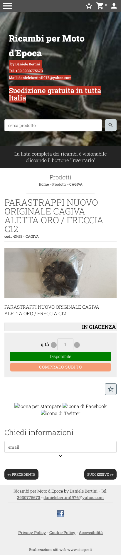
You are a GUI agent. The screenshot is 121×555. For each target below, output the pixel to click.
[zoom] (60, 296)
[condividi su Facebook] (85, 405)
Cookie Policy (62, 532)
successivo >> (100, 474)
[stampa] (37, 405)
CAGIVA (76, 184)
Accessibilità (91, 532)
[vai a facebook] (60, 513)
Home (44, 184)
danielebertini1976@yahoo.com (73, 497)
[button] (7, 6)
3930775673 (28, 497)
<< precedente (21, 474)
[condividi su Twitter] (60, 412)
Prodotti (59, 184)
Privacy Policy (32, 532)
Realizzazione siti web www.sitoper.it (60, 549)
